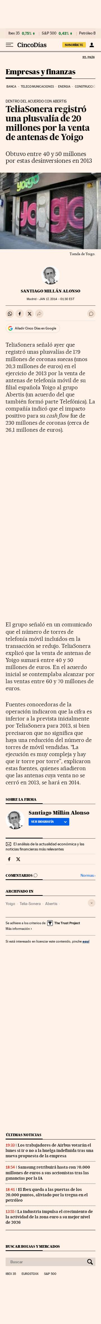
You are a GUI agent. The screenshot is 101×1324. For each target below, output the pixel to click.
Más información (18, 929)
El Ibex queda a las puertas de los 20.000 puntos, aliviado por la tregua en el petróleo (47, 1195)
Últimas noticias (23, 1135)
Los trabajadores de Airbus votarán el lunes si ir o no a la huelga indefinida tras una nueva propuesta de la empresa (49, 1150)
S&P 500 (49, 33)
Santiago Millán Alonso (50, 291)
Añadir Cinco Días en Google (35, 328)
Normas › (88, 875)
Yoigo (10, 903)
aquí (85, 941)
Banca (11, 86)
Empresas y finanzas (40, 72)
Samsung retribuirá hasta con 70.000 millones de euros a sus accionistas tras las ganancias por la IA (48, 1172)
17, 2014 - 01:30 (56, 299)
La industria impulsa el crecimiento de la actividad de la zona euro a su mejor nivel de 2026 (49, 1217)
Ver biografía (42, 822)
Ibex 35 (14, 33)
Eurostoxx (30, 1274)
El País (88, 57)
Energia (64, 86)
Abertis (51, 903)
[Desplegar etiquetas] (91, 903)
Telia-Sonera (30, 903)
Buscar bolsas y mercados (33, 1246)
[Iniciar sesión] (91, 44)
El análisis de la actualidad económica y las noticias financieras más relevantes (45, 846)
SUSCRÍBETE (74, 45)
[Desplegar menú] (9, 45)
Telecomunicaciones (37, 86)
